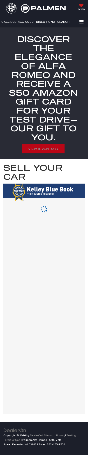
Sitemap (49, 435)
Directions (45, 21)
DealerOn (36, 435)
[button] (17, 22)
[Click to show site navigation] (81, 22)
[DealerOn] (14, 430)
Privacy (60, 435)
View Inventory (43, 148)
